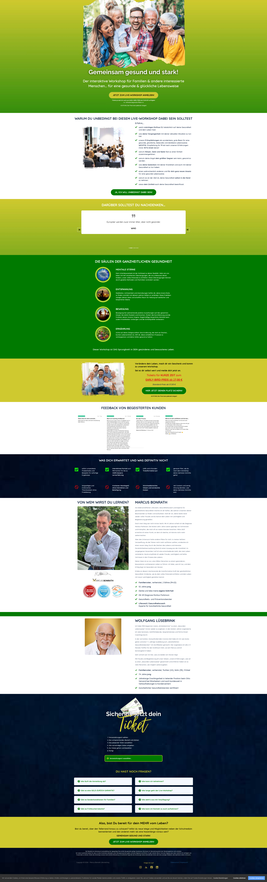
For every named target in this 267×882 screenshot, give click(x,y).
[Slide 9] (137, 447)
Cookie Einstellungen (220, 878)
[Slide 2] (126, 447)
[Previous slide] (79, 230)
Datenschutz (175, 862)
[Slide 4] (129, 447)
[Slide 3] (127, 447)
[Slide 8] (136, 447)
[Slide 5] (131, 447)
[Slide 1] (124, 447)
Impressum (184, 862)
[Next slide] (187, 230)
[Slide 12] (142, 447)
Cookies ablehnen (239, 878)
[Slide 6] (132, 447)
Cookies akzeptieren (256, 878)
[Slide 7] (134, 447)
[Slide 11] (141, 447)
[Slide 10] (139, 447)
